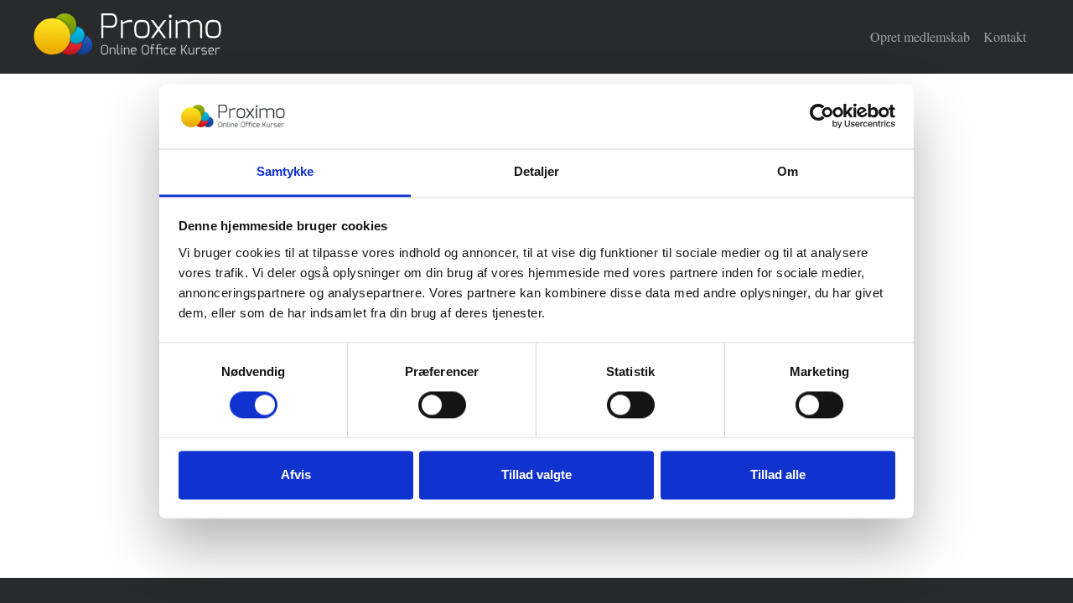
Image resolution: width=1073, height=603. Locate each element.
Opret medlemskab (920, 36)
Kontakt (1004, 36)
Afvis (296, 474)
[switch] (442, 405)
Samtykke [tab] (285, 171)
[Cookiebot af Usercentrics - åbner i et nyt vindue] (822, 116)
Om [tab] (787, 171)
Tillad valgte (536, 474)
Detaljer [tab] (537, 171)
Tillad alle (778, 474)
